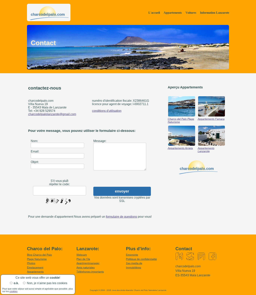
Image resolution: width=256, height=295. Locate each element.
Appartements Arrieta (180, 148)
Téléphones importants (90, 271)
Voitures (191, 12)
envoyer (122, 191)
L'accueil (154, 12)
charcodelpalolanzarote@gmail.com (52, 114)
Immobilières (133, 267)
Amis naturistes (85, 267)
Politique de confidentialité (141, 259)
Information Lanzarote (214, 12)
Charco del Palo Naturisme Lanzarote (150, 290)
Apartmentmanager (88, 263)
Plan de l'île (83, 259)
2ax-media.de (134, 263)
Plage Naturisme (37, 259)
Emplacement (35, 267)
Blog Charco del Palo (39, 254)
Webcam (81, 254)
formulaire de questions (121, 216)
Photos (31, 263)
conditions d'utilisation (106, 110)
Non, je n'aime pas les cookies (47, 283)
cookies (13, 291)
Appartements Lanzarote (206, 150)
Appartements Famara (211, 118)
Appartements (173, 12)
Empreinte (132, 254)
